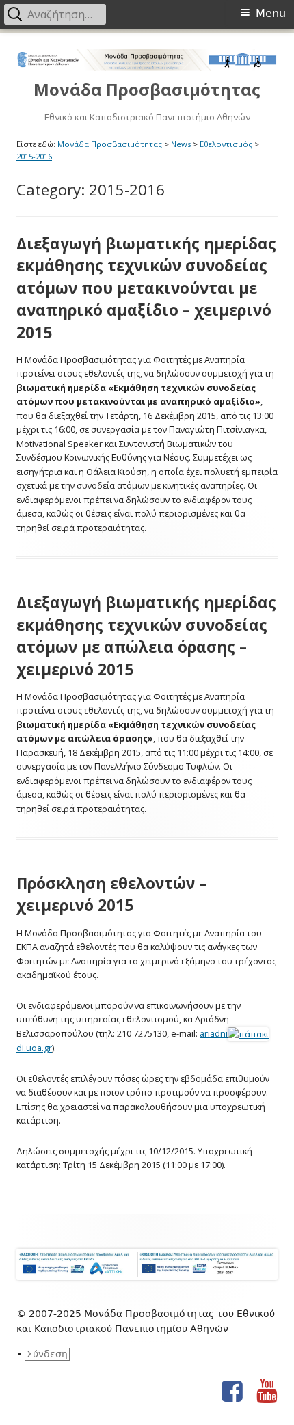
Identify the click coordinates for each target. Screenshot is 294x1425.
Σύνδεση (47, 1353)
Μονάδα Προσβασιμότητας (147, 89)
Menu (271, 13)
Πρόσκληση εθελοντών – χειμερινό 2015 (111, 894)
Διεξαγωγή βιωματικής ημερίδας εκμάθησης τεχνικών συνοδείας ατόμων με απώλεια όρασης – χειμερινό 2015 (146, 635)
